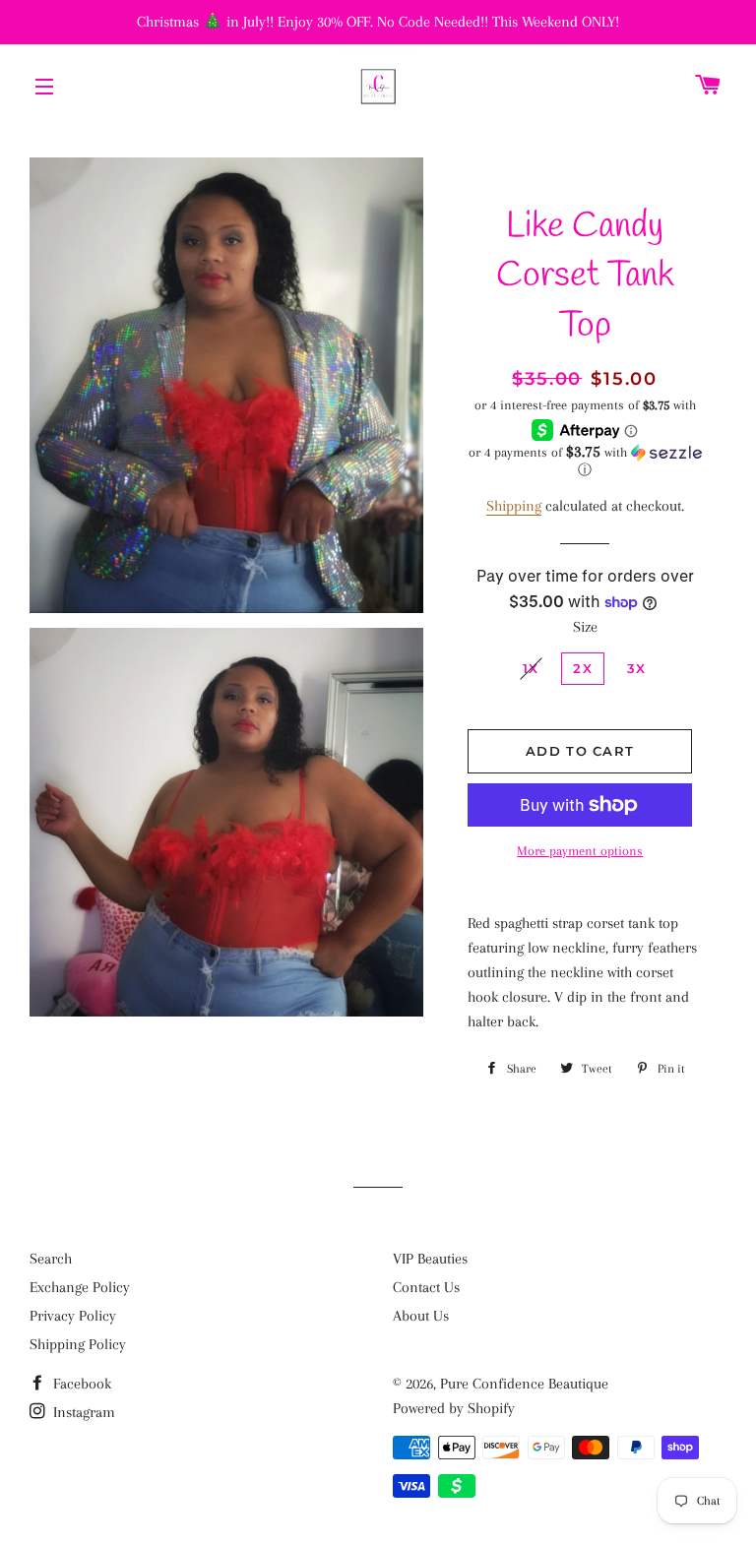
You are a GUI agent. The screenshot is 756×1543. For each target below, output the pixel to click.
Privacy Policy (73, 1316)
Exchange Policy (80, 1287)
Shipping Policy (78, 1344)
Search (51, 1258)
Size (585, 627)
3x (637, 668)
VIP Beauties (430, 1258)
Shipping (513, 506)
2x (583, 668)
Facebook (80, 1383)
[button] (584, 461)
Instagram (82, 1412)
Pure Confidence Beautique (524, 1383)
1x (531, 668)
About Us (421, 1316)
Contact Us (426, 1287)
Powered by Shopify (454, 1408)
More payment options (580, 850)
